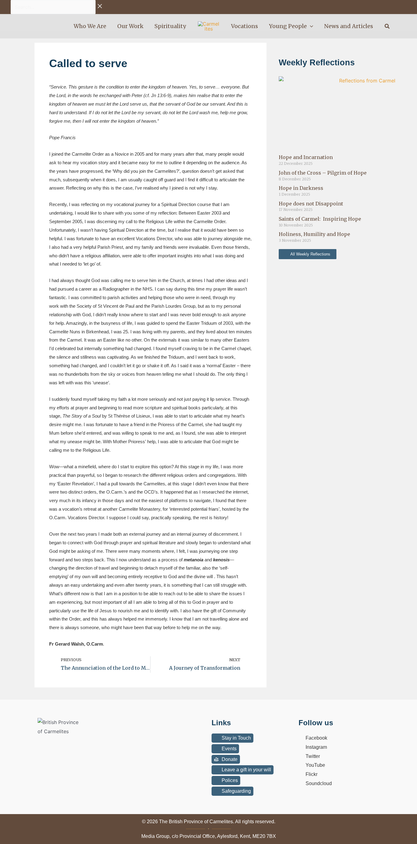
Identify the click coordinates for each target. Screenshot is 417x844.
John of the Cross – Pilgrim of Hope (323, 173)
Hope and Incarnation (306, 157)
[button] (310, 26)
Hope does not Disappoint (311, 204)
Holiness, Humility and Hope (314, 234)
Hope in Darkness (301, 188)
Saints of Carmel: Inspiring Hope (320, 219)
